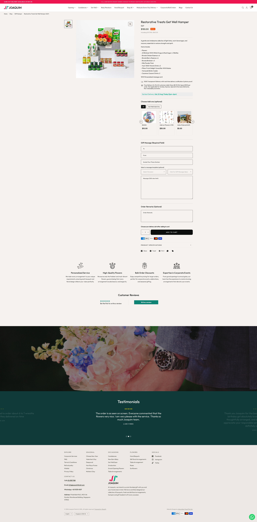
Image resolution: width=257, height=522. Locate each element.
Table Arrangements (115, 471)
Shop (11, 14)
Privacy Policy (68, 471)
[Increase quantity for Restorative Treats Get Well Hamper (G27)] (148, 232)
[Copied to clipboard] (173, 251)
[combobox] (153, 171)
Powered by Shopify (100, 509)
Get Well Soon (112, 462)
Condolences (82, 8)
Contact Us (189, 8)
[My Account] (247, 8)
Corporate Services (70, 456)
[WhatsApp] (168, 251)
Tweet (154, 251)
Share (145, 251)
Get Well (94, 8)
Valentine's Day (91, 459)
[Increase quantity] (151, 121)
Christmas (89, 468)
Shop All (129, 8)
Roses (132, 465)
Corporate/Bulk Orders (168, 8)
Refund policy (68, 465)
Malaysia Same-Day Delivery (146, 8)
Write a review (146, 302)
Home (5, 14)
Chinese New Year (92, 456)
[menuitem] (72, 7)
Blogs (180, 8)
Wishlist (66, 468)
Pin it (162, 251)
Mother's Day (90, 471)
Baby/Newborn (106, 8)
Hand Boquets (134, 456)
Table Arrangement (136, 462)
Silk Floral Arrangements (138, 459)
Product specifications (151, 245)
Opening (71, 8)
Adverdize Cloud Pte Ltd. (185, 509)
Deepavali (89, 462)
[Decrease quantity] (146, 121)
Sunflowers (133, 468)
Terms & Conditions (70, 462)
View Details (149, 125)
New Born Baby (113, 459)
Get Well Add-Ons (154, 107)
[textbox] (153, 172)
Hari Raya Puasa (91, 465)
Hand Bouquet (119, 8)
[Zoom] (130, 24)
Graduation (112, 465)
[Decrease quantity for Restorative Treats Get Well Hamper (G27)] (142, 232)
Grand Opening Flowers (116, 468)
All (143, 107)
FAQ (65, 459)
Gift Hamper (18, 14)
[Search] (243, 8)
